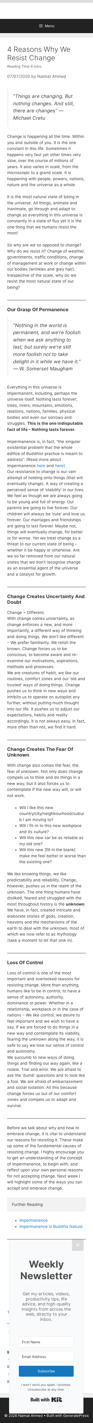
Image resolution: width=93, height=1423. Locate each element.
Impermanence (33, 1220)
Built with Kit (46, 1399)
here (41, 465)
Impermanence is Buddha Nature (51, 1226)
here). (60, 465)
